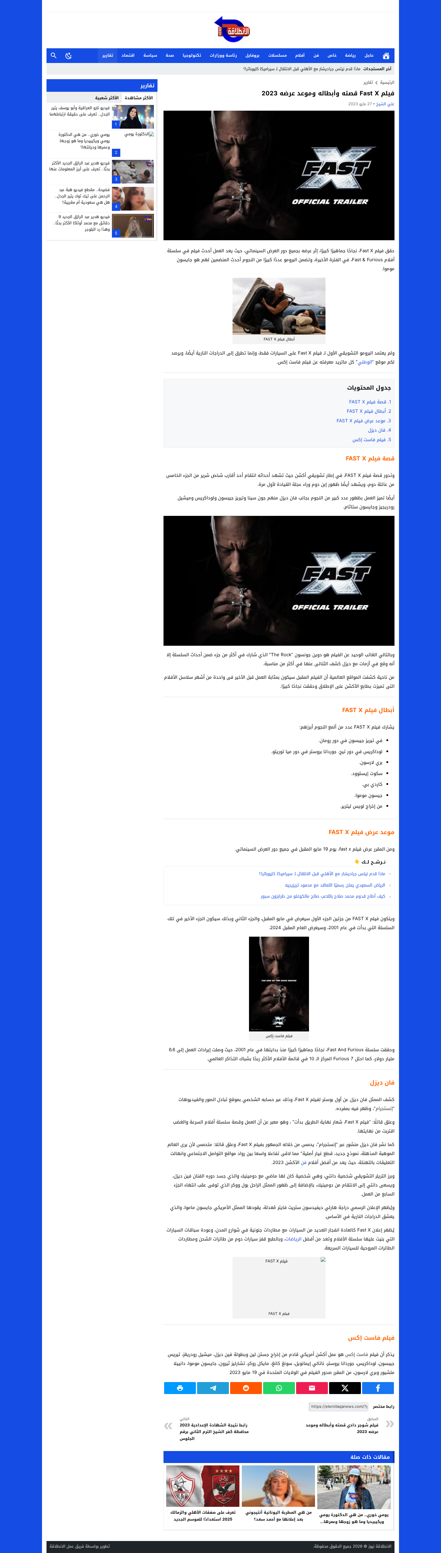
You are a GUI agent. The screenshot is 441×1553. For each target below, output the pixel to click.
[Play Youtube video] (163, 516)
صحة (170, 55)
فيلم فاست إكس (371, 439)
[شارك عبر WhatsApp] (279, 1388)
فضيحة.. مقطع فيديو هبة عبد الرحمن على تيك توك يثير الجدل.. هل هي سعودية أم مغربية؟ (82, 196)
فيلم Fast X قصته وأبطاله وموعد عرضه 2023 (328, 93)
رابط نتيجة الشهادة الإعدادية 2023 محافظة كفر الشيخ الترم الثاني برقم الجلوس (214, 1429)
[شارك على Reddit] (246, 1388)
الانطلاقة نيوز (380, 1546)
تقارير (107, 55)
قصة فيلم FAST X (369, 402)
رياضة (350, 55)
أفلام (300, 55)
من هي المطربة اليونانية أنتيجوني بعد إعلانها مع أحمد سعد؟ (278, 1516)
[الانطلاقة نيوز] (221, 30)
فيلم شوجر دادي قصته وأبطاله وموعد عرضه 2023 (342, 1425)
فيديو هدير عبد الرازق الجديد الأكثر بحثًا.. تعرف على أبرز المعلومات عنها (79, 166)
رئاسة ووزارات (223, 55)
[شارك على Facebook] (378, 1388)
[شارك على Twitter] (345, 1388)
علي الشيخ (385, 104)
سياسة (150, 55)
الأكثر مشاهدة (139, 98)
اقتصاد (128, 55)
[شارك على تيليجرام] (213, 1388)
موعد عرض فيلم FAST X (363, 421)
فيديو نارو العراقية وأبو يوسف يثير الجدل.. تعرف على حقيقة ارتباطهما (80, 111)
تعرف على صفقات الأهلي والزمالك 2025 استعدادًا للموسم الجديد (203, 1516)
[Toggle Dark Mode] (68, 55)
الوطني (365, 362)
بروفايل (252, 55)
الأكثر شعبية (107, 98)
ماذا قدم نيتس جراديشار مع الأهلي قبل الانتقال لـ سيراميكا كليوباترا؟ (301, 69)
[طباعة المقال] (180, 1388)
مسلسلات (277, 55)
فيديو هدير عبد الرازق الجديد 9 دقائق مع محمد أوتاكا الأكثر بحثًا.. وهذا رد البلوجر (81, 223)
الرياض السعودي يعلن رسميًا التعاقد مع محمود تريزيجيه (335, 885)
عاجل (369, 55)
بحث (53, 55)
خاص (332, 55)
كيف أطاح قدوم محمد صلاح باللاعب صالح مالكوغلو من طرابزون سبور (323, 896)
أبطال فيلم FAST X (369, 411)
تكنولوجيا (192, 55)
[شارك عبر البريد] (312, 1388)
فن (316, 55)
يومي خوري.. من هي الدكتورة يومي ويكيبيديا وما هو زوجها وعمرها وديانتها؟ (353, 1521)
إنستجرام (384, 1108)
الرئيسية (386, 55)
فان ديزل (379, 430)
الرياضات (293, 1239)
